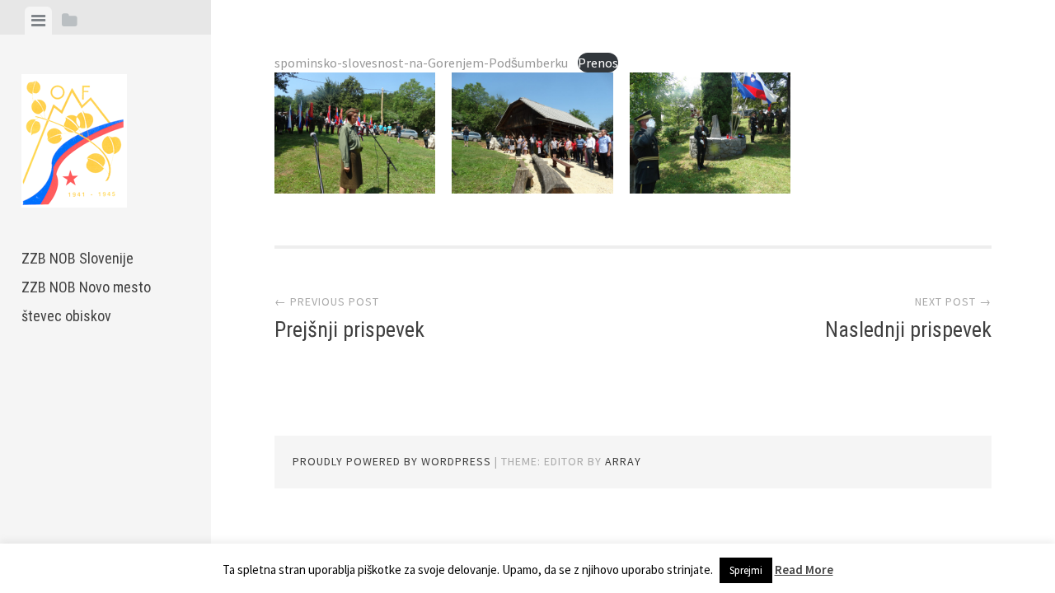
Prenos (598, 62)
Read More (804, 569)
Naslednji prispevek (908, 329)
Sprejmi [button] (745, 570)
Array (623, 461)
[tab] (38, 21)
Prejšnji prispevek (349, 329)
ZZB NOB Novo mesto (86, 287)
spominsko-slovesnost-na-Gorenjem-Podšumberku (421, 62)
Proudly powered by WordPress (392, 461)
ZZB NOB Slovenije (77, 258)
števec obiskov (66, 316)
